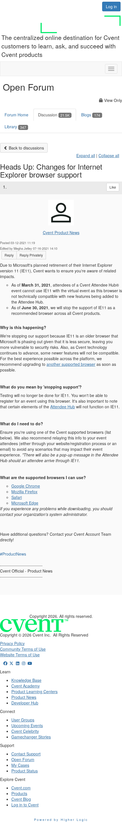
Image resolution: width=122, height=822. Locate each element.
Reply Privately (31, 255)
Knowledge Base (26, 680)
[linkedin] (17, 663)
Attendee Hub (62, 406)
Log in (111, 6)
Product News (23, 697)
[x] (11, 663)
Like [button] (113, 187)
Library (15, 126)
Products (19, 793)
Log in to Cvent (25, 805)
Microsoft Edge (24, 503)
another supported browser (71, 364)
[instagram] (23, 663)
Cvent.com (21, 788)
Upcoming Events (27, 725)
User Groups (22, 720)
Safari (16, 497)
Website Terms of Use (20, 654)
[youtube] (29, 663)
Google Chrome (25, 486)
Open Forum (22, 759)
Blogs (90, 115)
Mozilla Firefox (24, 491)
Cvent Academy (25, 686)
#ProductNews (13, 554)
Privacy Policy (12, 643)
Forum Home (16, 115)
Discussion (54, 115)
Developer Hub (24, 703)
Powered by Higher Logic (61, 819)
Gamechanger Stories (31, 737)
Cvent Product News (61, 232)
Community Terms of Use (23, 649)
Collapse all (108, 155)
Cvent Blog (21, 799)
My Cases (20, 765)
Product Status (24, 771)
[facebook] (5, 663)
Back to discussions (26, 148)
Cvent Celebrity (25, 731)
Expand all (85, 155)
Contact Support (26, 754)
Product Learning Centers (34, 691)
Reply (9, 255)
